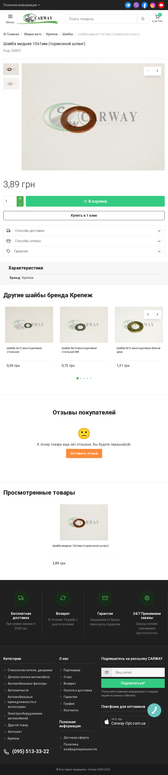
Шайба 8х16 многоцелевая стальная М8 (79, 349)
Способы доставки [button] (29, 231)
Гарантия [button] (21, 251)
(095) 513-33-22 (30, 751)
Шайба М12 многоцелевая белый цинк (138, 349)
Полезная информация (20, 5)
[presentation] (148, 71)
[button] (77, 378)
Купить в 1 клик (84, 215)
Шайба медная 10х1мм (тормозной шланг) (80, 545)
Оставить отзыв (84, 453)
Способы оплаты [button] (27, 241)
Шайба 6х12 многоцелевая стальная (24, 349)
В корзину (98, 201)
